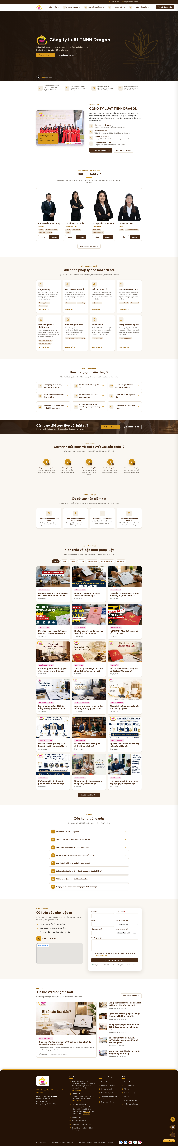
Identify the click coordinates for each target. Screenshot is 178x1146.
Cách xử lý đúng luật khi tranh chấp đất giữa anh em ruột (88, 669)
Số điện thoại (120, 912)
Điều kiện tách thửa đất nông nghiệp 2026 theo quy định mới (52, 633)
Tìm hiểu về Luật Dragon (101, 150)
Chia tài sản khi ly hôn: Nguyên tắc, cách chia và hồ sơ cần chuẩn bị (53, 595)
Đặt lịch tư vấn (111, 427)
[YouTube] (130, 1142)
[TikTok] (135, 1142)
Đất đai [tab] (81, 561)
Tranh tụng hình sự (44, 303)
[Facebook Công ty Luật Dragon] (121, 1142)
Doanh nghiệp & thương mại (46, 325)
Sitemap (110, 1142)
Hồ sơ (43, 237)
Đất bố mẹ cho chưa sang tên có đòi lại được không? (124, 669)
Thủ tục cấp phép (97, 338)
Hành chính (97, 324)
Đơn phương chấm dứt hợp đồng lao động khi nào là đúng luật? (53, 708)
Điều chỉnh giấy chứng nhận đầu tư (75, 338)
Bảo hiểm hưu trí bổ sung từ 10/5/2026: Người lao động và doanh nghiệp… (123, 1040)
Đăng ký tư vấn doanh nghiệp (52, 57)
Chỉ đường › (76, 1090)
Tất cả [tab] (56, 561)
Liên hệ (126, 1096)
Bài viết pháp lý (129, 1093)
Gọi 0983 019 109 (79, 57)
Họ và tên (94, 912)
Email (93, 920)
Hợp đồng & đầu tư (74, 324)
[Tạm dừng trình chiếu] (38, 77)
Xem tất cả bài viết (87, 795)
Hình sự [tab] (64, 561)
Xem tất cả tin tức (130, 996)
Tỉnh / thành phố (96, 929)
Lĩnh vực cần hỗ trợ (122, 920)
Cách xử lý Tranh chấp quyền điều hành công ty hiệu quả (52, 669)
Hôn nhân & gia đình (128, 289)
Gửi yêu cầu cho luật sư (116, 960)
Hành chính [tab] (120, 561)
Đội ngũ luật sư (129, 1085)
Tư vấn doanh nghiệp (45, 343)
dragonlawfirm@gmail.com (81, 1124)
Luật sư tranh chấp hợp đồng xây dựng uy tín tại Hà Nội (124, 782)
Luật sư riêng (81, 303)
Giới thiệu (127, 1081)
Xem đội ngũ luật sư (123, 150)
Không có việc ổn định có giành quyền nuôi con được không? (51, 783)
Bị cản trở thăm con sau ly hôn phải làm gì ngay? (124, 707)
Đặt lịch (54, 237)
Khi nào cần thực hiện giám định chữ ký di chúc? (87, 744)
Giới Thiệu (53, 7)
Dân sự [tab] (73, 561)
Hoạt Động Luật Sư (95, 7)
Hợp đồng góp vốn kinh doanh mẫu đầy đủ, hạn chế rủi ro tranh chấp (124, 595)
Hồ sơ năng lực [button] (169, 1141)
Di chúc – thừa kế (70, 303)
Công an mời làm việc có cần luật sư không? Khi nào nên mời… (125, 1004)
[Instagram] (140, 1142)
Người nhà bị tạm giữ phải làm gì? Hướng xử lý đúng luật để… (125, 1014)
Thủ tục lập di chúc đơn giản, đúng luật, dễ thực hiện (88, 782)
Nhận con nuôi (135, 303)
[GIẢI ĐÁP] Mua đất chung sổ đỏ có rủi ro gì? (124, 632)
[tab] (43, 77)
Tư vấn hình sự (43, 306)
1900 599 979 (83, 1121)
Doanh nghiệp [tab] (92, 561)
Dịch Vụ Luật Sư (72, 7)
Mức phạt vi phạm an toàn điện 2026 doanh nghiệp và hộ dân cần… (124, 1027)
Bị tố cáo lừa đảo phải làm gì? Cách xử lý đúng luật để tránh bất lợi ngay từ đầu (64, 1043)
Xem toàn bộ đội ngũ (88, 246)
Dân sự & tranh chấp (75, 289)
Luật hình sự (44, 289)
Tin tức (126, 1089)
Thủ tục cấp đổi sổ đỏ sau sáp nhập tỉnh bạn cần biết (88, 632)
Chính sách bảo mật (101, 955)
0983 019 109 (49, 938)
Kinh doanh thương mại (45, 340)
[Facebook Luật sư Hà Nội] (125, 1142)
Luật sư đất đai (97, 303)
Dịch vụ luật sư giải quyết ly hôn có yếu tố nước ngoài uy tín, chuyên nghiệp (52, 746)
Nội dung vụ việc (96, 938)
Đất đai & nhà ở (99, 289)
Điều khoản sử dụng (131, 1104)
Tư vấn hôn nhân (124, 303)
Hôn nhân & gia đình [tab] (107, 561)
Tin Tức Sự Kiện (117, 7)
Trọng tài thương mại (129, 324)
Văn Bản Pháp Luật (139, 7)
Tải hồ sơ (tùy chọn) (122, 929)
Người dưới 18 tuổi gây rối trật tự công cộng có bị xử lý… (124, 1052)
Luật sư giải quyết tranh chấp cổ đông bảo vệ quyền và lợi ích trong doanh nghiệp (88, 708)
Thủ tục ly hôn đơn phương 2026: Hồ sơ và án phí (87, 594)
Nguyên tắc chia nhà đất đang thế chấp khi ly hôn (124, 744)
